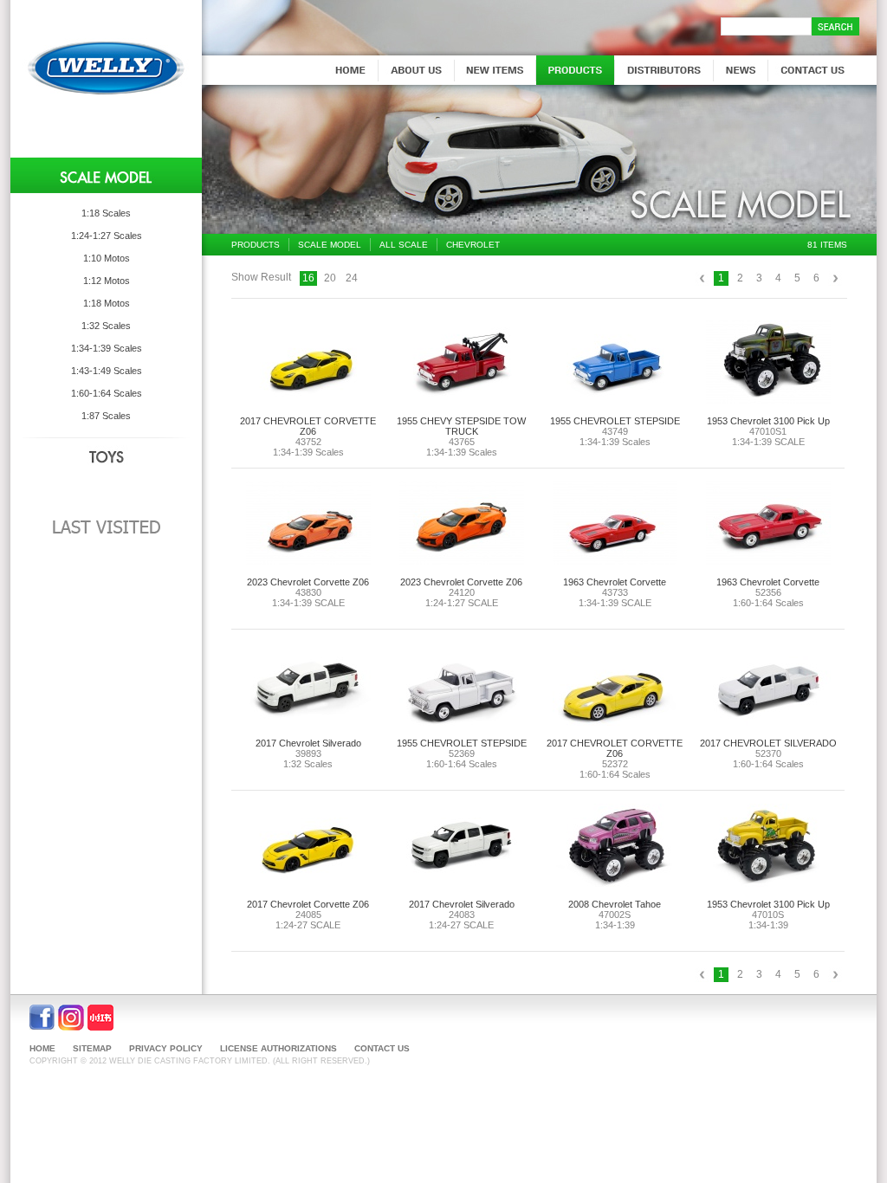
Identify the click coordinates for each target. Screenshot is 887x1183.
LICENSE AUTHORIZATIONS (278, 1048)
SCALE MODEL (329, 244)
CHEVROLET (473, 244)
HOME (42, 1048)
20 (330, 278)
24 (352, 278)
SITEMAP (92, 1048)
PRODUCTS (255, 244)
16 (308, 278)
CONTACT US (382, 1048)
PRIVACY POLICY (166, 1048)
